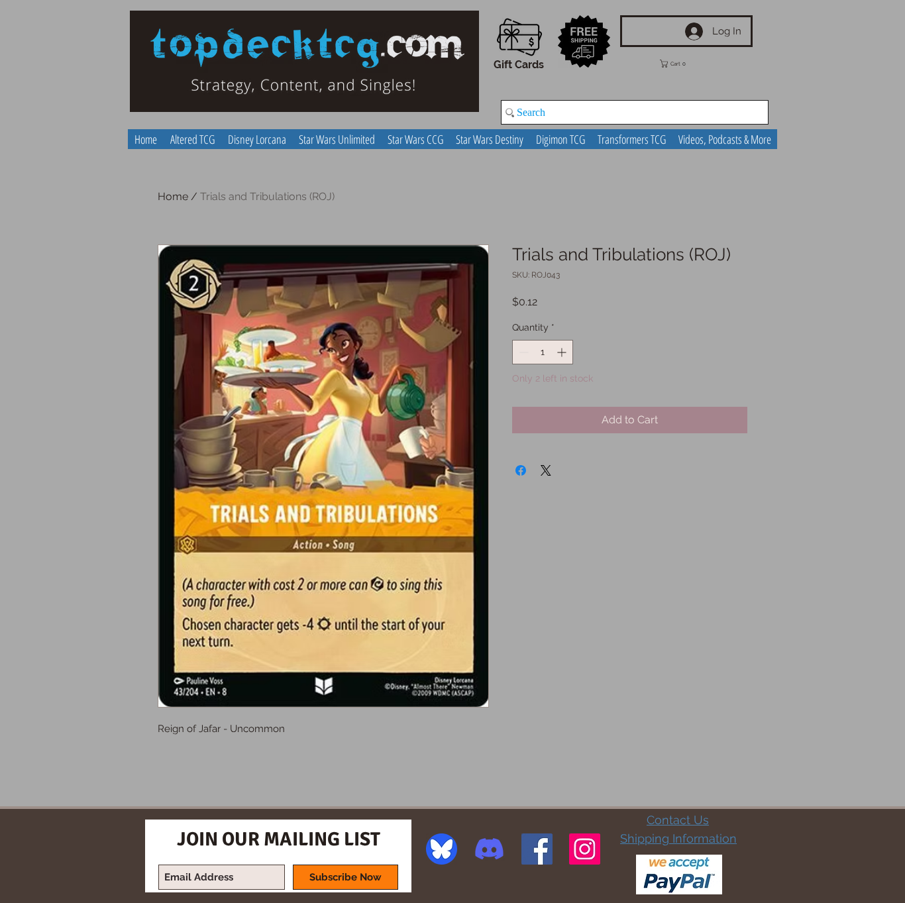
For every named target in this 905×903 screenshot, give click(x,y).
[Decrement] (522, 352)
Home (173, 196)
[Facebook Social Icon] (537, 849)
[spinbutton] (543, 352)
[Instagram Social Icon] (584, 849)
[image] (441, 849)
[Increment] (563, 352)
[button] (682, 64)
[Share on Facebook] (521, 470)
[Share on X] (546, 470)
